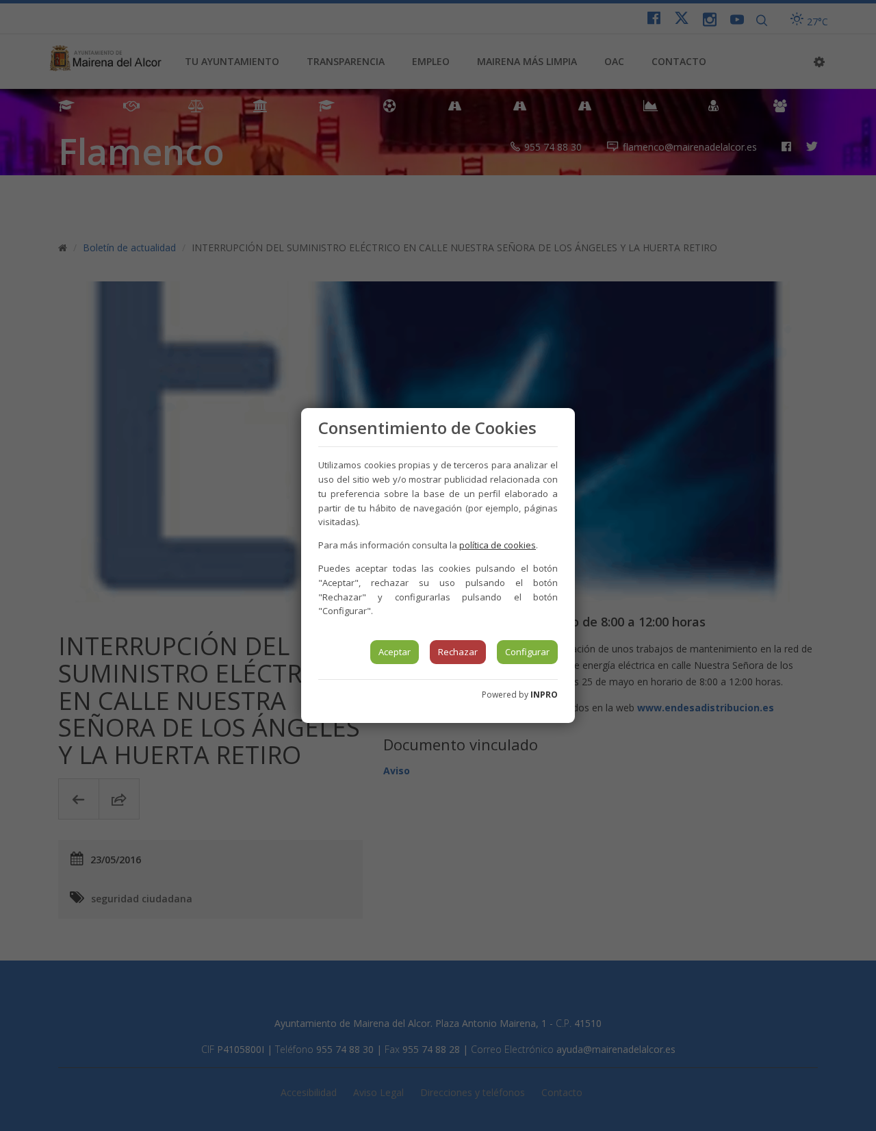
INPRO (544, 694)
